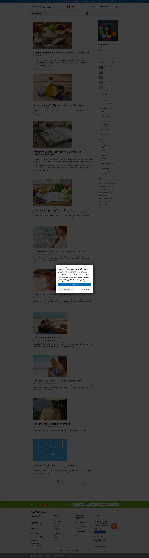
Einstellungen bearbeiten (84, 289)
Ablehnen (66, 289)
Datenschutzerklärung (78, 281)
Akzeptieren (74, 284)
